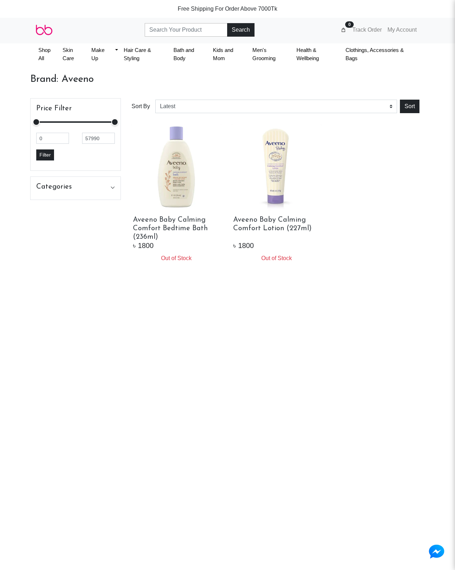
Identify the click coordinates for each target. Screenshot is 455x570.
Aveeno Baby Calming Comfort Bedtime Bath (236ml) (170, 228)
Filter (45, 155)
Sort (410, 106)
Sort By (141, 106)
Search (241, 30)
